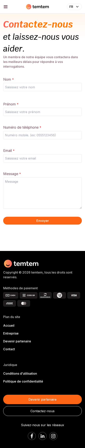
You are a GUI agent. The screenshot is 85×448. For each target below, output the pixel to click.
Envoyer (42, 221)
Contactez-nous (42, 411)
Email (7, 150)
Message (10, 174)
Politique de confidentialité (23, 381)
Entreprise (11, 333)
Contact (9, 349)
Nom (7, 79)
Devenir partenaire (17, 341)
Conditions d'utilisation (20, 373)
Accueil (8, 325)
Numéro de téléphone (21, 127)
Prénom (9, 104)
